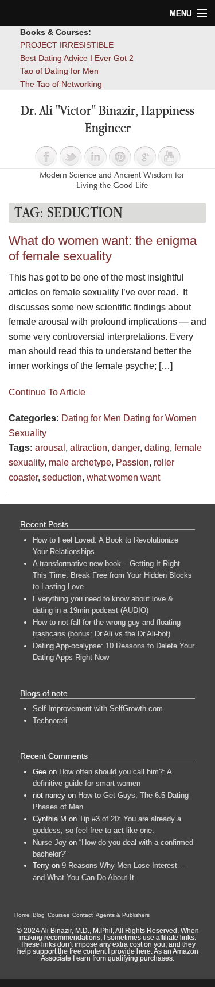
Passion (132, 462)
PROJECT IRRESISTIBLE (67, 44)
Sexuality (27, 433)
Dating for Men (91, 418)
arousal (50, 447)
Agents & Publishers (123, 915)
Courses (58, 915)
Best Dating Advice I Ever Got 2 (77, 58)
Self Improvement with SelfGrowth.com (98, 708)
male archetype (80, 462)
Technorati (50, 720)
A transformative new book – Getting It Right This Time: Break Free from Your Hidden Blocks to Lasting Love (112, 575)
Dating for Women (160, 418)
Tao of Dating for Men (59, 70)
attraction (88, 447)
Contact (82, 915)
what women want (123, 477)
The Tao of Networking (61, 84)
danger (126, 447)
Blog (39, 915)
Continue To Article (47, 392)
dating (157, 447)
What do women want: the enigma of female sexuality (103, 248)
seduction (62, 477)
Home (22, 915)
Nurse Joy (50, 842)
